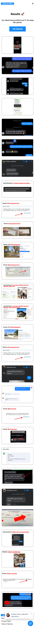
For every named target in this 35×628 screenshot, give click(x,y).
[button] (32, 3)
